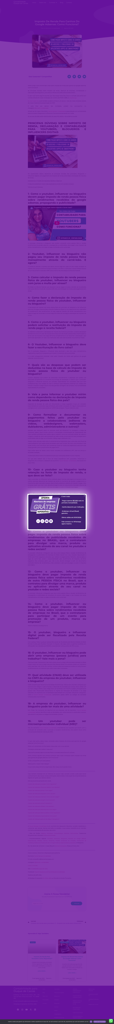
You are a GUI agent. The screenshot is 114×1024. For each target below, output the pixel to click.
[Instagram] (42, 521)
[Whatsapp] (38, 521)
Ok (91, 1021)
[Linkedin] (51, 521)
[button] (84, 495)
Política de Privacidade (99, 1021)
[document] (57, 512)
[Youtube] (47, 521)
